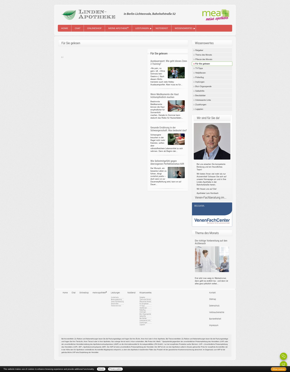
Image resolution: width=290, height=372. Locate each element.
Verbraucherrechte (216, 312)
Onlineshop (94, 28)
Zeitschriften (115, 303)
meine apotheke (118, 28)
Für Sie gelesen (202, 63)
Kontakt (212, 292)
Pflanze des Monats (203, 59)
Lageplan (199, 109)
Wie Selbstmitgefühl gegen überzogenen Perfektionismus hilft (167, 162)
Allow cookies (279, 369)
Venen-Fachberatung (117, 301)
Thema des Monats (203, 54)
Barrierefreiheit (215, 319)
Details (101, 369)
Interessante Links (203, 99)
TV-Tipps (199, 68)
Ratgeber (199, 50)
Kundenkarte (115, 297)
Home (64, 28)
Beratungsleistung (116, 299)
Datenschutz (214, 305)
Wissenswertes (183, 28)
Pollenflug (199, 77)
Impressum (213, 325)
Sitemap (212, 299)
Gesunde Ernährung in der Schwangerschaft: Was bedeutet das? (168, 129)
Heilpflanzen (200, 72)
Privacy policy (115, 369)
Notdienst (162, 28)
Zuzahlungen (200, 104)
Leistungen (142, 28)
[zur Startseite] (118, 14)
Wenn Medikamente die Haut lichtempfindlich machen (164, 96)
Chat (77, 28)
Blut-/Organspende (203, 86)
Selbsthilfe (199, 90)
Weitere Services (116, 306)
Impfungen (200, 81)
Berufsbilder (200, 95)
